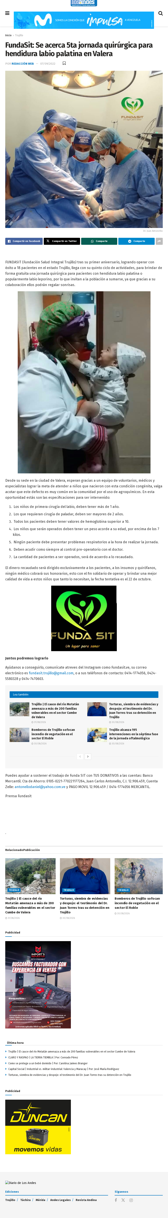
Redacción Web (23, 63)
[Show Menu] (7, 13)
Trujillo (19, 35)
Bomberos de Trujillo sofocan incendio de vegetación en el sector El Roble (53, 734)
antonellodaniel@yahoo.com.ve (40, 787)
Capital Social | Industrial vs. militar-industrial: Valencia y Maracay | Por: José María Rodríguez (63, 1069)
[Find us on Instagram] (131, 1200)
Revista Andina (86, 1200)
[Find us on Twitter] (123, 1200)
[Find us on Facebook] (116, 1200)
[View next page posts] (88, 757)
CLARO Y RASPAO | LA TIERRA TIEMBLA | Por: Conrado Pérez (43, 1057)
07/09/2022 (47, 63)
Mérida (40, 1200)
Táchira (25, 1200)
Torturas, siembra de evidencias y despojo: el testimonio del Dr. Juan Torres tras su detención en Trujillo (69, 1075)
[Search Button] (160, 13)
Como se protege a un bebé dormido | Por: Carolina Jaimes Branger (48, 1063)
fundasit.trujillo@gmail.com (51, 673)
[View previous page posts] (80, 757)
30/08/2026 (117, 722)
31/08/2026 (39, 722)
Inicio (8, 35)
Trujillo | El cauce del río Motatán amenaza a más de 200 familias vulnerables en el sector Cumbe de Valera (71, 1051)
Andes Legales (60, 1200)
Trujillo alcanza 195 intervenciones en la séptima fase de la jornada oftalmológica (133, 734)
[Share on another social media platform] (159, 241)
